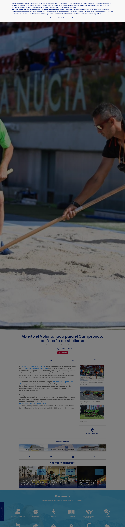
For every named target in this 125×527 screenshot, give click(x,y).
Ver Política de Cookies (66, 18)
